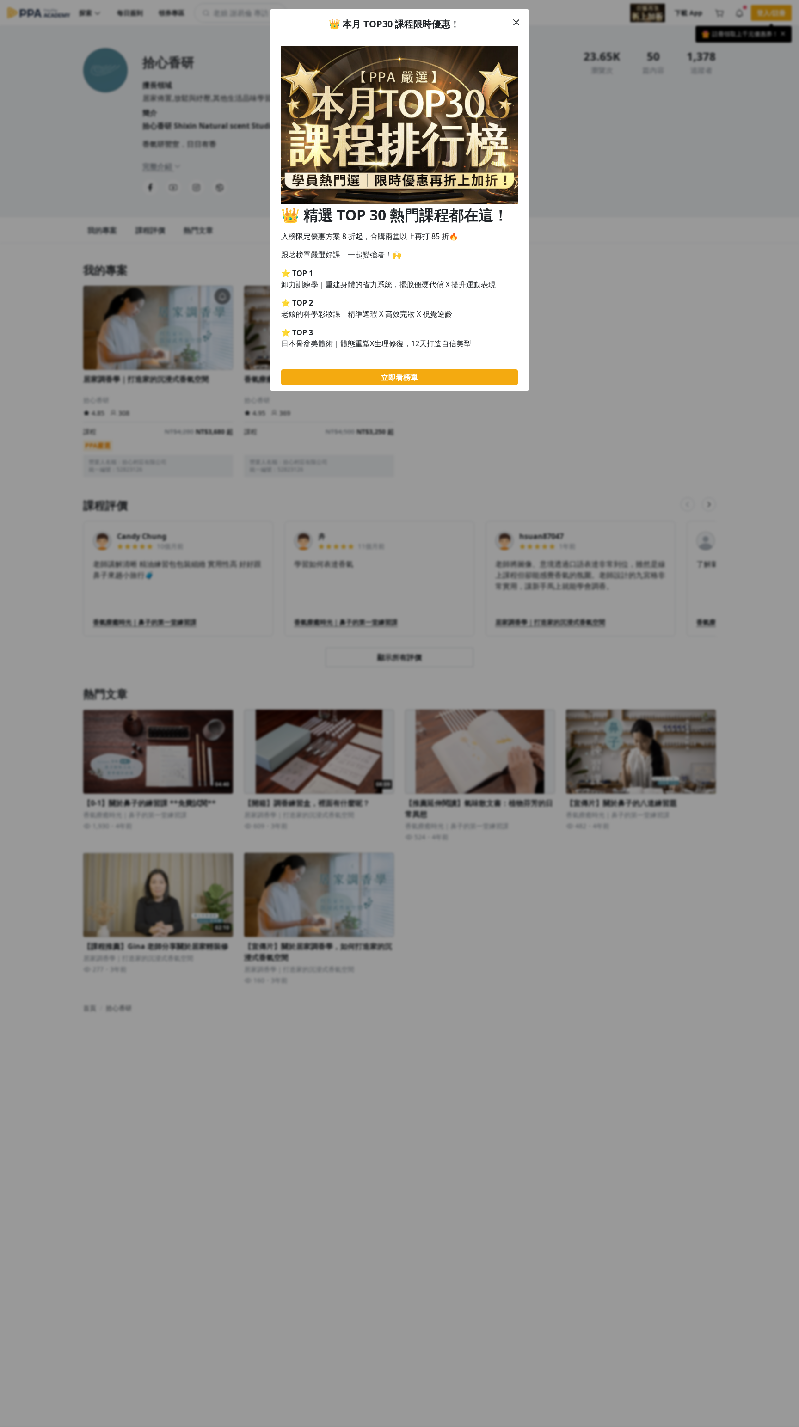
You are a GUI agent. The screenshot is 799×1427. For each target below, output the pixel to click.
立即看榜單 (399, 377)
